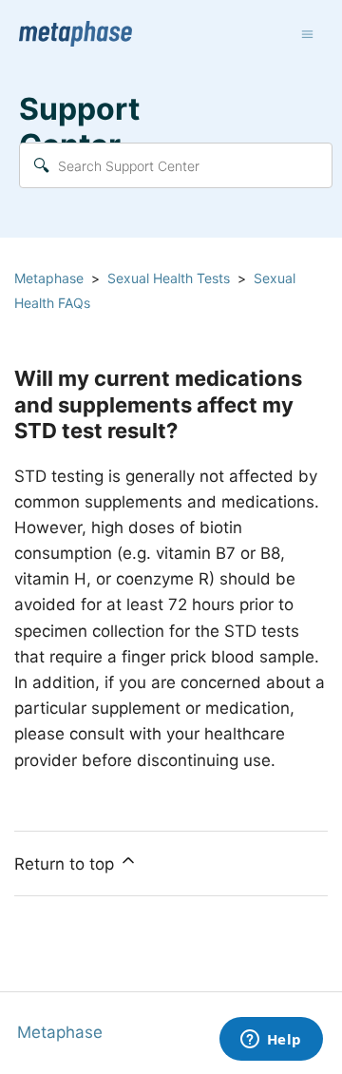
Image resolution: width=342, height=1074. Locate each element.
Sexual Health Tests (168, 278)
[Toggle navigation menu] (307, 34)
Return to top (66, 863)
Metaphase (49, 278)
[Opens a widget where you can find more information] (270, 1040)
